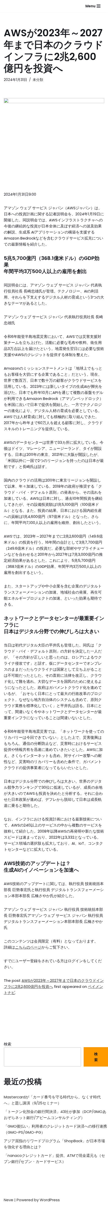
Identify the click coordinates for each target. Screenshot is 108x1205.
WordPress (50, 1199)
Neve (8, 1199)
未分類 (38, 79)
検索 (7, 1044)
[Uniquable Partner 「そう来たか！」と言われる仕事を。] (16, 6)
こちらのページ (28, 947)
